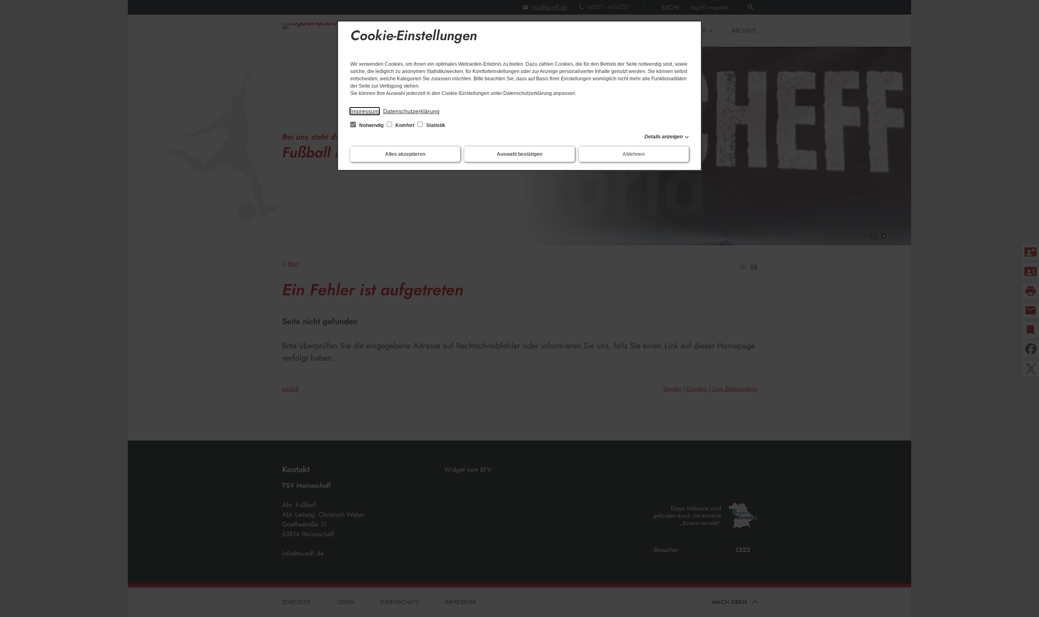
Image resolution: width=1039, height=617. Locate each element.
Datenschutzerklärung (411, 111)
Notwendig (371, 125)
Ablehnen (634, 154)
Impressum (364, 111)
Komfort (405, 125)
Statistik (435, 125)
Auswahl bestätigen (519, 154)
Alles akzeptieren (405, 154)
